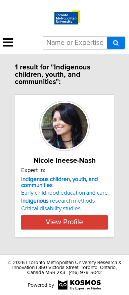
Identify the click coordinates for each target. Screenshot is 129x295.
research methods (58, 201)
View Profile (64, 222)
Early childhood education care (64, 193)
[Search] (116, 43)
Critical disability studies (51, 209)
